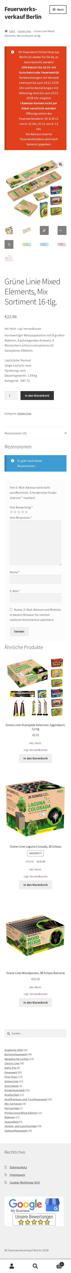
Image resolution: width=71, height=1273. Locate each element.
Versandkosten (32, 328)
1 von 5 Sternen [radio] (11, 512)
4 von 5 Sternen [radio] (22, 512)
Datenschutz (18, 1167)
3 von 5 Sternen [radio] (18, 512)
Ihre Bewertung (21, 507)
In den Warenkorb (37, 395)
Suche (35, 1266)
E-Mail (15, 591)
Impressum (17, 1175)
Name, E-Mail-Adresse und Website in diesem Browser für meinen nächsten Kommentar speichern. (35, 615)
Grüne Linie (24, 31)
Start (12, 31)
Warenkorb (54, 1263)
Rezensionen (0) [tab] (15, 433)
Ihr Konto (12, 1266)
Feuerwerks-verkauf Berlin (23, 13)
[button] (60, 164)
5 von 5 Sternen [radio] (26, 512)
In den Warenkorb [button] (35, 758)
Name (15, 572)
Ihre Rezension (21, 518)
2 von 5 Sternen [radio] (15, 512)
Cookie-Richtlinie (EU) (25, 1182)
